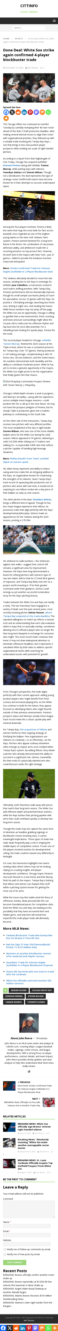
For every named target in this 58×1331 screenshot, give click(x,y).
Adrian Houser (18, 990)
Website (7, 1240)
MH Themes (29, 1320)
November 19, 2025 (14, 67)
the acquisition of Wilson (33, 729)
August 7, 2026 (26, 1172)
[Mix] (42, 112)
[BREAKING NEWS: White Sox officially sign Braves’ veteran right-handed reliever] (9, 1127)
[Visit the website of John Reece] (29, 1071)
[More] (6, 118)
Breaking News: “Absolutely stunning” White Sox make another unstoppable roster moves (33, 1143)
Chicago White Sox (42, 990)
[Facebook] (6, 112)
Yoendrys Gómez (36, 1002)
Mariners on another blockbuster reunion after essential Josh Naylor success (28, 955)
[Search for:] (29, 27)
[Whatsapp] (48, 112)
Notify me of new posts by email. (23, 1254)
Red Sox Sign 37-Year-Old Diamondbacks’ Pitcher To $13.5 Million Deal (28, 946)
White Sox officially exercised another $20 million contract (28, 982)
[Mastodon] (36, 112)
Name (6, 1222)
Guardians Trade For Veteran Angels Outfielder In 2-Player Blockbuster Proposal (29, 964)
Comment (8, 1198)
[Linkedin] (24, 112)
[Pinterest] (30, 112)
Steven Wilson (35, 996)
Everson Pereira (13, 996)
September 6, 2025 (27, 1151)
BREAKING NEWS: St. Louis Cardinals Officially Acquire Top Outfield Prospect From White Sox (35, 1164)
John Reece (33, 67)
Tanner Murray (13, 1002)
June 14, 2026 (25, 1133)
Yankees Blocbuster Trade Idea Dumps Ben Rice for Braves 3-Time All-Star (29, 937)
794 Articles (41, 1038)
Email (6, 1231)
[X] (12, 112)
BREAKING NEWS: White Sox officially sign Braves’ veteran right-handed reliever (34, 1126)
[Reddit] (18, 112)
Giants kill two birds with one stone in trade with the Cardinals (30, 973)
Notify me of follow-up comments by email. (29, 1249)
